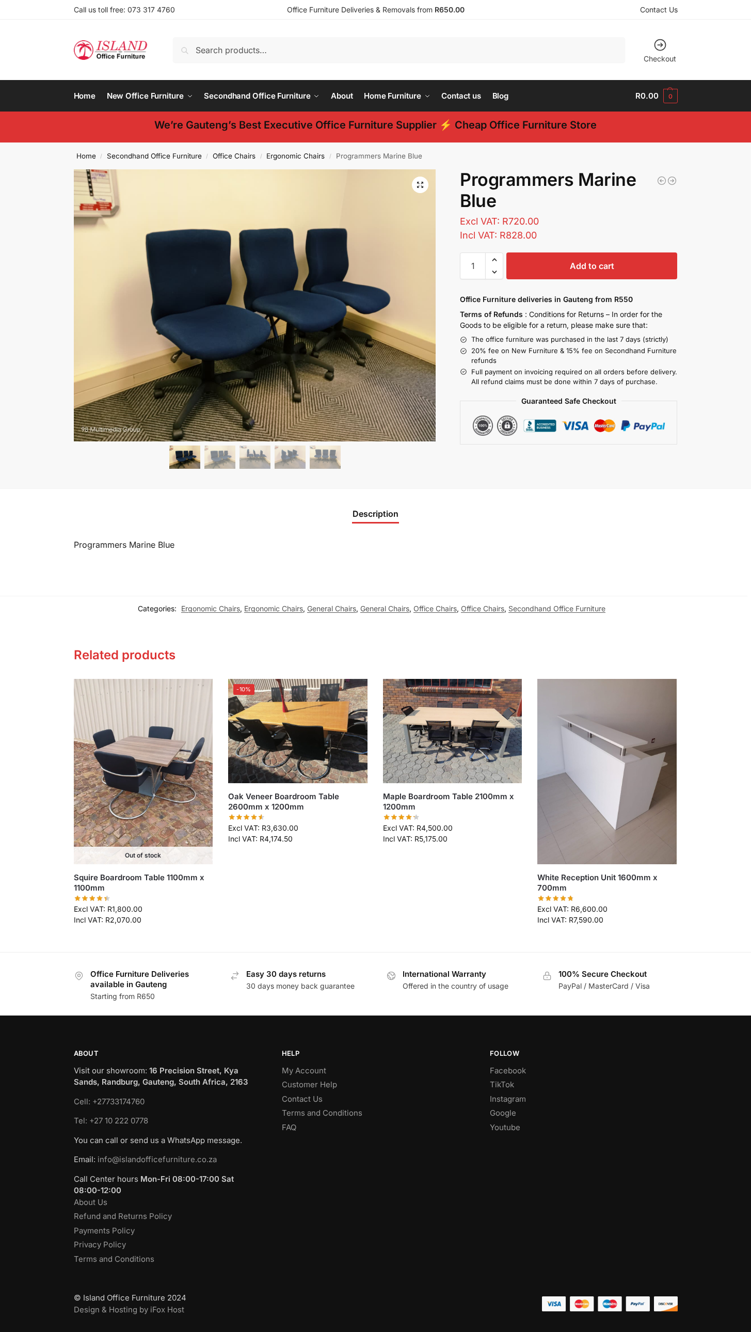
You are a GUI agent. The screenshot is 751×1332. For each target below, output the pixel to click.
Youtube (505, 1127)
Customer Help (309, 1084)
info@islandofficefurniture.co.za (157, 1159)
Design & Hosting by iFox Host (129, 1309)
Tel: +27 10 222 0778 (111, 1120)
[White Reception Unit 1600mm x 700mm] (607, 772)
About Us (90, 1202)
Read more (143, 941)
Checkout (660, 58)
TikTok (502, 1084)
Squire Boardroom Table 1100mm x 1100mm (139, 883)
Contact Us (659, 9)
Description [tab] (375, 514)
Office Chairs (234, 156)
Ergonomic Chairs (295, 156)
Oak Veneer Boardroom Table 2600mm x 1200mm (283, 801)
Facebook (508, 1070)
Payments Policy (104, 1230)
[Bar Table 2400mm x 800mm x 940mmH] (662, 181)
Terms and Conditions (114, 1259)
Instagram (508, 1099)
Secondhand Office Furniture (154, 156)
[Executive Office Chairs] (672, 181)
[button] (656, 96)
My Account (304, 1070)
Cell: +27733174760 (109, 1101)
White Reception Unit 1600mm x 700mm (597, 883)
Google (503, 1113)
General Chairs (331, 608)
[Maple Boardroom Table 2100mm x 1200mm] (452, 731)
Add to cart (592, 266)
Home (86, 156)
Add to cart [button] (297, 860)
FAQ (289, 1127)
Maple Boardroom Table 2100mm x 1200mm (448, 801)
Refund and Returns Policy (123, 1216)
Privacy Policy (100, 1244)
